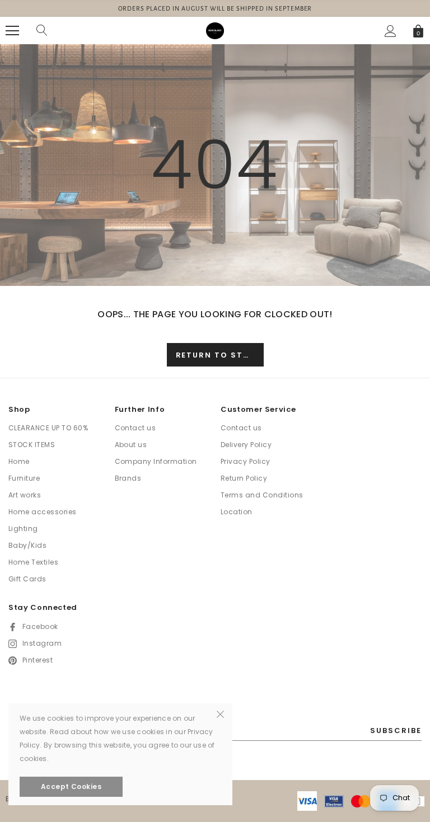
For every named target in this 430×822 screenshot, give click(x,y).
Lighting (23, 528)
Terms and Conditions (262, 495)
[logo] (215, 30)
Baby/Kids (27, 545)
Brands (128, 478)
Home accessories (42, 511)
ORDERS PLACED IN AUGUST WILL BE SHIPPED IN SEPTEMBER (215, 8)
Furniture (24, 478)
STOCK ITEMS (31, 444)
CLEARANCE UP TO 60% (48, 428)
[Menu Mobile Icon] (12, 30)
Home (19, 461)
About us (131, 444)
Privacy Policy (245, 461)
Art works (24, 495)
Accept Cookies (71, 786)
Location (237, 511)
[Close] (220, 713)
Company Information (156, 461)
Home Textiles (33, 562)
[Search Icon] (42, 30)
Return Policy (244, 478)
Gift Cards (27, 579)
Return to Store (218, 355)
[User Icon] (390, 31)
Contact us (135, 428)
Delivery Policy (246, 444)
